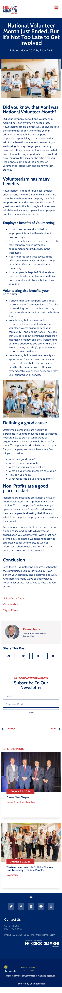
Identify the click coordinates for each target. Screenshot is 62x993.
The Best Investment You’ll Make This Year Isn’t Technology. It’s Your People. (30, 869)
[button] (56, 7)
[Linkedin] (31, 906)
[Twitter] (11, 906)
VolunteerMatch (12, 604)
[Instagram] (51, 906)
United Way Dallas (14, 598)
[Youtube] (41, 906)
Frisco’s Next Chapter (18, 797)
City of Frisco (10, 610)
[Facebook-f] (21, 906)
